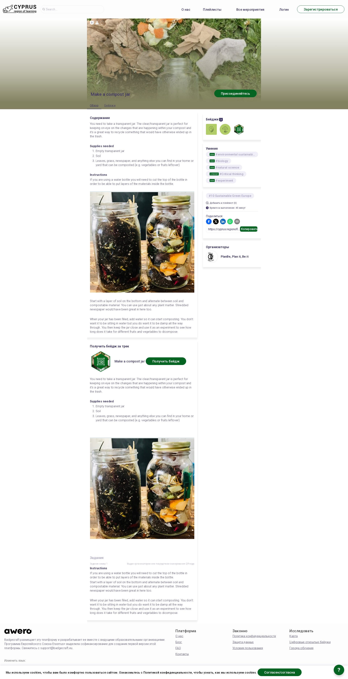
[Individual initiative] (225, 130)
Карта (293, 636)
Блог (178, 642)
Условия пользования (248, 648)
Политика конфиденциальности (254, 636)
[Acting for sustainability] (211, 130)
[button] (209, 221)
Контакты (182, 654)
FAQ (178, 648)
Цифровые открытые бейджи (310, 642)
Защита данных (243, 642)
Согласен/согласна (279, 672)
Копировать (249, 229)
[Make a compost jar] (238, 130)
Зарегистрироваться (321, 9)
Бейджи (109, 105)
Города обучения (301, 648)
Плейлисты (212, 9)
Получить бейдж (166, 361)
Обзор (94, 105)
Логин (284, 9)
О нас (185, 9)
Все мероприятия (250, 9)
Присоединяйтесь (235, 93)
